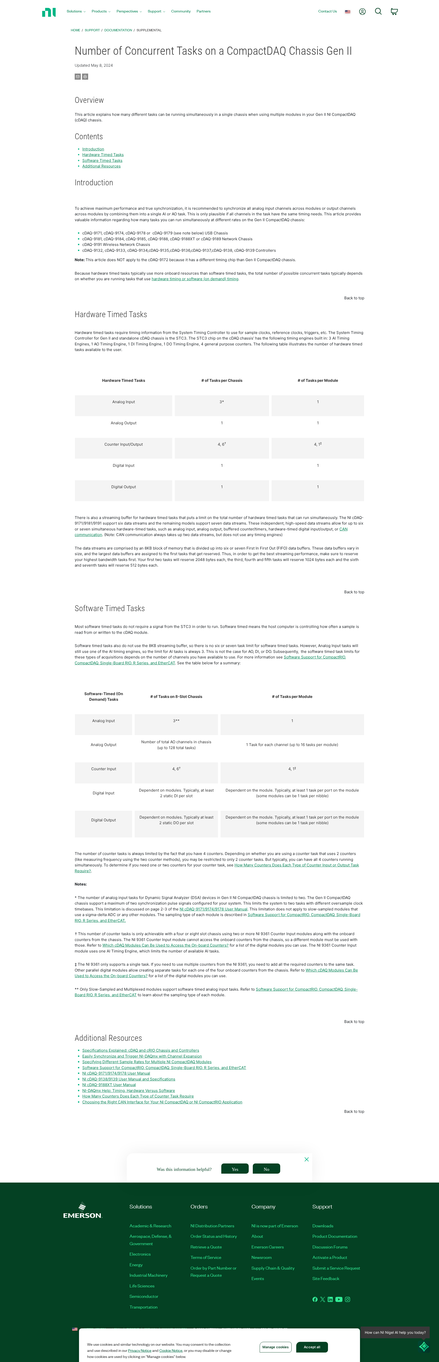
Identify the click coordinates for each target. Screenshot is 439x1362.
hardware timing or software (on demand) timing (195, 278)
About (257, 1236)
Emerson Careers (268, 1246)
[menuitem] (76, 12)
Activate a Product (329, 1257)
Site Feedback (325, 1278)
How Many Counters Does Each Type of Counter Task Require (138, 1096)
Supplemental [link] (149, 29)
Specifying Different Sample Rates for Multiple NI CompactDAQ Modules (147, 1061)
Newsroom (262, 1257)
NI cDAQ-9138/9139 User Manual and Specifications (128, 1079)
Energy (136, 1264)
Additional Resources (101, 166)
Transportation (144, 1307)
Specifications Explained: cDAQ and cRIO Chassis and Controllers (140, 1050)
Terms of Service (206, 1257)
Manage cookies (275, 1347)
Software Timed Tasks (102, 160)
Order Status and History (214, 1236)
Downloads (322, 1225)
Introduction (93, 149)
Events (258, 1278)
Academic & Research (150, 1225)
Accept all (312, 1347)
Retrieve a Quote (206, 1246)
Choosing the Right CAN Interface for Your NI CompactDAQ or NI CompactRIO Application (162, 1102)
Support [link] (92, 29)
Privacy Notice (139, 1350)
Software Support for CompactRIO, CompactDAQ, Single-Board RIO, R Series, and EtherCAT (164, 1067)
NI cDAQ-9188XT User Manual (109, 1084)
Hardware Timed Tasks (103, 154)
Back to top (354, 298)
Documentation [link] (118, 29)
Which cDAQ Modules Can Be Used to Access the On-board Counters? (165, 945)
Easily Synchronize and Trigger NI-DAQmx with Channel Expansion (142, 1056)
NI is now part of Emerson (275, 1225)
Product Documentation (334, 1236)
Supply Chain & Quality (273, 1268)
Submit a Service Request (336, 1268)
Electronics (140, 1254)
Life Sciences (142, 1285)
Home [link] (75, 29)
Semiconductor (144, 1296)
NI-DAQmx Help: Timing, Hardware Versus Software (128, 1090)
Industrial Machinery (149, 1275)
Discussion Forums (330, 1246)
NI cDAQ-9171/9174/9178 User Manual (213, 909)
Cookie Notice (170, 1350)
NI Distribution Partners (212, 1225)
